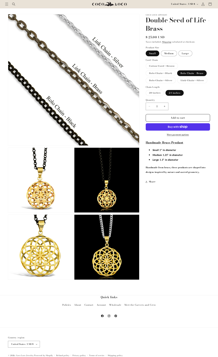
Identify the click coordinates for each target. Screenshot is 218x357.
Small (152, 53)
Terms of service (97, 355)
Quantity (150, 100)
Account (101, 305)
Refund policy (62, 355)
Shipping (166, 41)
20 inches (156, 93)
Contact (88, 305)
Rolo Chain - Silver (162, 80)
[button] (6, 4)
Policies (66, 305)
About (77, 305)
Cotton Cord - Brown (163, 66)
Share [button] (152, 181)
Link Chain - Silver (194, 80)
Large (185, 53)
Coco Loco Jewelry (25, 355)
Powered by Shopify (43, 355)
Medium (169, 53)
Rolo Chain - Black (162, 73)
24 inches (174, 93)
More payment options (178, 134)
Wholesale (115, 305)
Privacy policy (79, 355)
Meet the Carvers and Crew (140, 305)
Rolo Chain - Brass (191, 73)
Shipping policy (115, 355)
